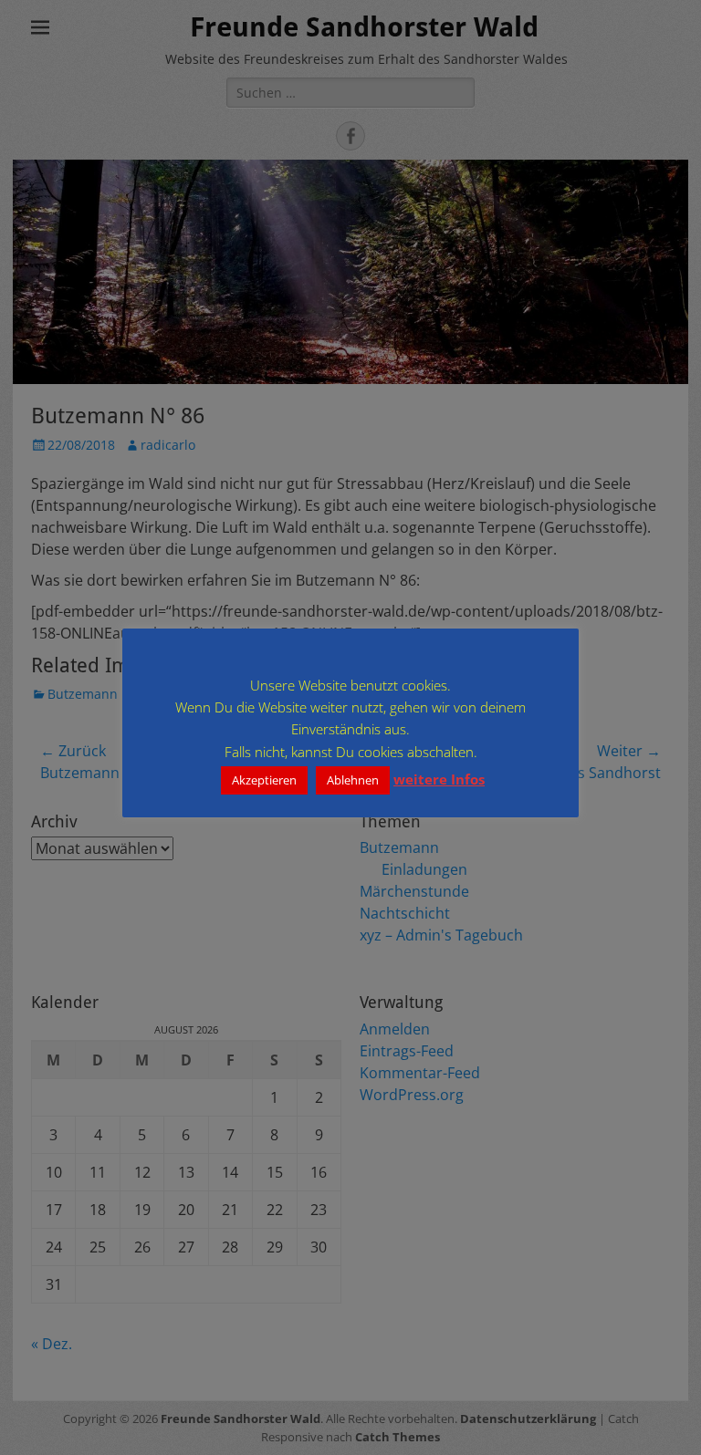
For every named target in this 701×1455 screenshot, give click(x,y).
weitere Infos (439, 779)
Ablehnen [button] (353, 780)
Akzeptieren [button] (264, 780)
